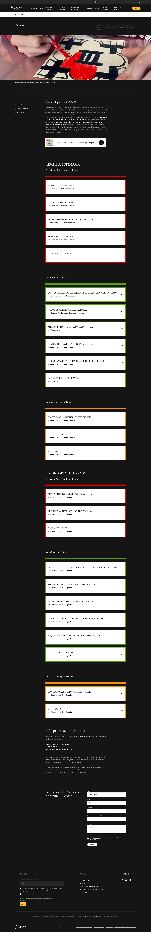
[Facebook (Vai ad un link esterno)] (122, 879)
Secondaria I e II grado (21, 108)
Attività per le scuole (21, 101)
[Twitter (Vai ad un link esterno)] (129, 879)
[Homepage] (15, 8)
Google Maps (83, 883)
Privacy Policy (97, 838)
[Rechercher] (114, 2)
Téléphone (90, 807)
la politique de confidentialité (38, 888)
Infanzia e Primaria (20, 105)
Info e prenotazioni (20, 112)
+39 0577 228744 (84, 892)
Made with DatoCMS (99, 927)
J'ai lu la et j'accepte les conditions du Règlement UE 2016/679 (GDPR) (106, 838)
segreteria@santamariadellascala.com (89, 886)
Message (89, 824)
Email (88, 799)
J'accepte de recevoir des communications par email (35, 894)
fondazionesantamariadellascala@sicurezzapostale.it (92, 889)
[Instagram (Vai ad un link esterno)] (126, 879)
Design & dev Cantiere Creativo (84, 927)
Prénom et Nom (91, 791)
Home (16, 14)
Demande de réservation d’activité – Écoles (98, 815)
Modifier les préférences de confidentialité (125, 927)
